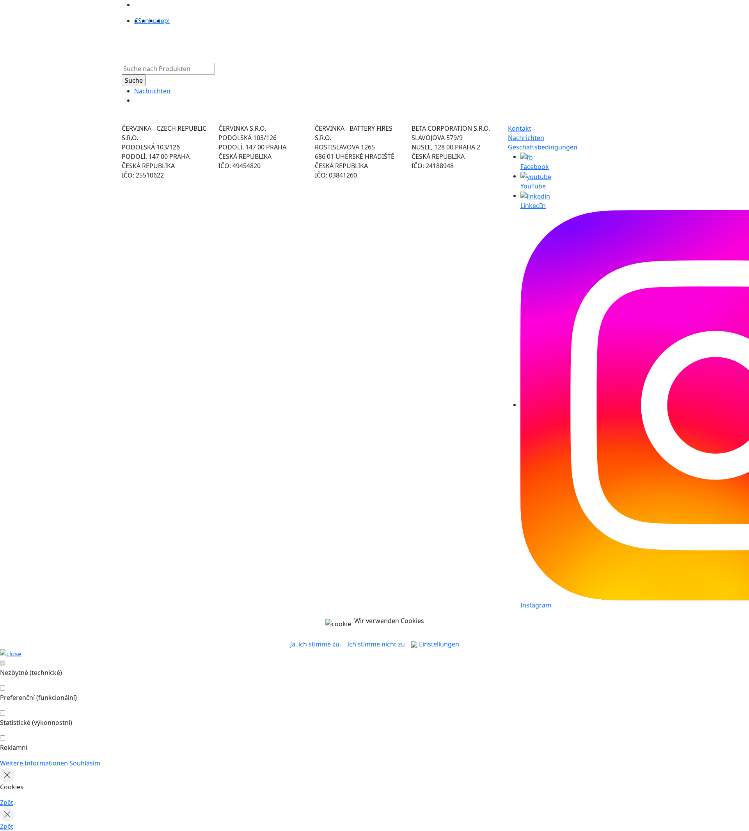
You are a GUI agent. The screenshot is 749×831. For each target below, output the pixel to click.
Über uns (305, 42)
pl (167, 20)
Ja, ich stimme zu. (315, 644)
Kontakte (411, 42)
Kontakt (519, 128)
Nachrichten (152, 91)
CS (138, 20)
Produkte (272, 42)
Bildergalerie (373, 42)
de (160, 20)
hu (153, 20)
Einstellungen (438, 644)
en (145, 20)
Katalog (337, 42)
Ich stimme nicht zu (376, 644)
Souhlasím (84, 763)
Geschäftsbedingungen (542, 147)
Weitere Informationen (34, 763)
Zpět (6, 802)
